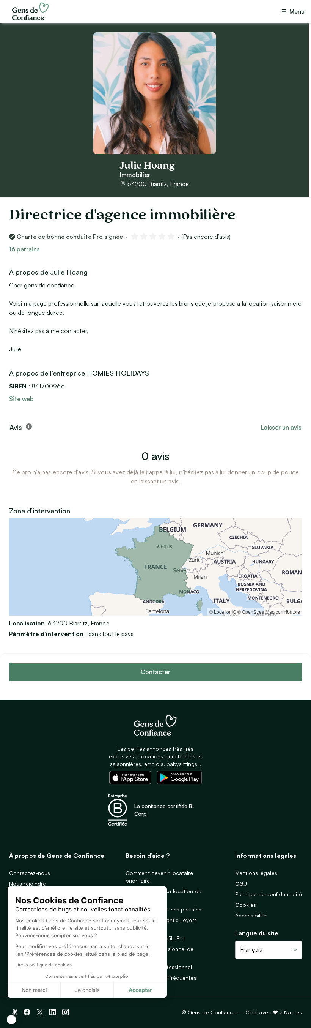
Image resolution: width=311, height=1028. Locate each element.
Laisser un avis (281, 427)
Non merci (34, 990)
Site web (21, 399)
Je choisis (87, 990)
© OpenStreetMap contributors (268, 611)
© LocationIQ (222, 611)
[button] (11, 1019)
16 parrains (24, 249)
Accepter (140, 990)
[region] (155, 567)
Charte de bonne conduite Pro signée (70, 236)
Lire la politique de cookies (43, 965)
